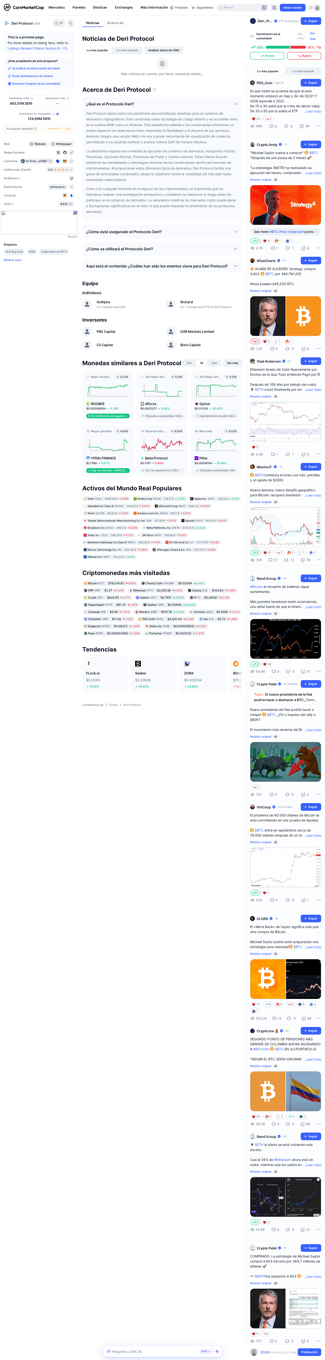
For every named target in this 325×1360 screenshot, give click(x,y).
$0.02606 (171, 604)
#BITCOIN (261, 1049)
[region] (108, 7)
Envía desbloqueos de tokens (32, 76)
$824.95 (109, 597)
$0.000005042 (177, 626)
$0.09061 (211, 597)
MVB (32, 251)
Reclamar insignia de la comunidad (36, 83)
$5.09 (109, 611)
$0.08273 (114, 626)
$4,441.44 (168, 619)
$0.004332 (176, 633)
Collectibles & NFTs (54, 251)
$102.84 (214, 590)
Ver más (313, 36)
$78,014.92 (112, 583)
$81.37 (113, 604)
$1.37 (106, 590)
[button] (154, 7)
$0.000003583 (114, 633)
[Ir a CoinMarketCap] (24, 7)
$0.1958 (217, 611)
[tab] (97, 50)
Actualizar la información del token (36, 68)
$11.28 (110, 619)
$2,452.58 (157, 590)
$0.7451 (162, 597)
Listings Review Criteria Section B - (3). (38, 48)
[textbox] (282, 1352)
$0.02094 (175, 583)
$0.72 (220, 619)
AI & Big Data (14, 251)
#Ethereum (282, 1160)
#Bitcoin (256, 587)
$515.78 (161, 611)
